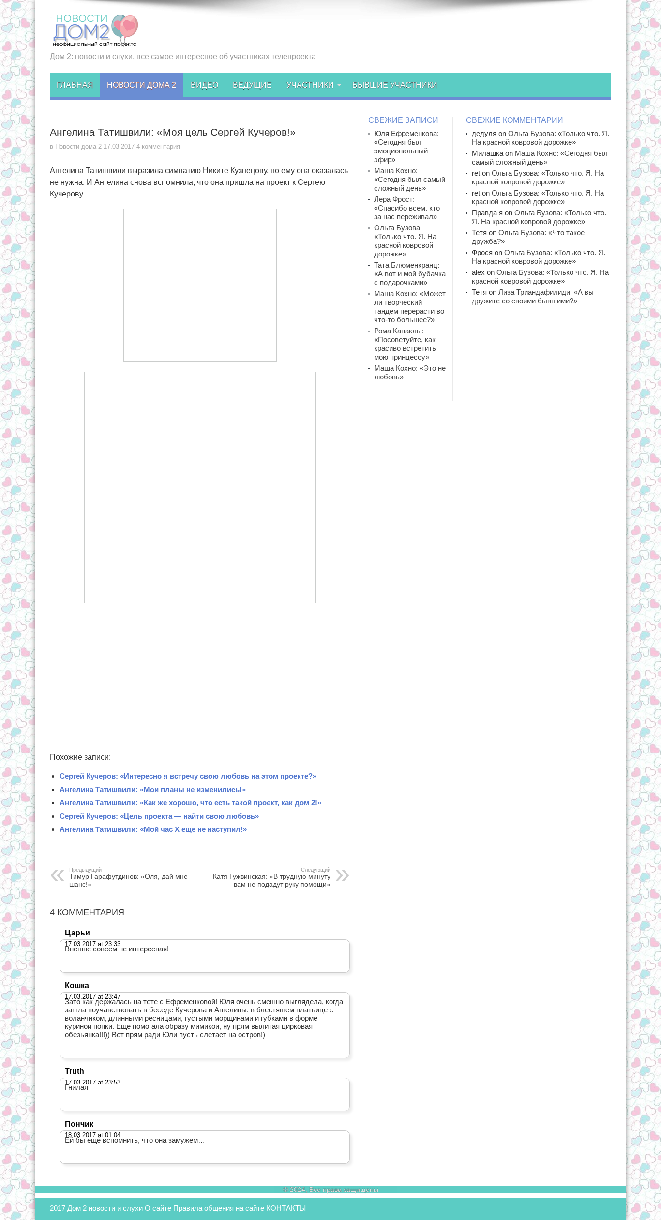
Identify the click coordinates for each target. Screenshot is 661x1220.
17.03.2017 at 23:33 (92, 944)
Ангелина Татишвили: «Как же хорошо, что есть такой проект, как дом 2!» (190, 802)
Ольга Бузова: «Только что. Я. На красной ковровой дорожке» (405, 241)
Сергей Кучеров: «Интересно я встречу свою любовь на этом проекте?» (188, 776)
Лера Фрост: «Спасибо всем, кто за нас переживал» (407, 208)
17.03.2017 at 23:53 (92, 1082)
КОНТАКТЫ (286, 1208)
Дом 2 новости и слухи (105, 1208)
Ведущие (252, 85)
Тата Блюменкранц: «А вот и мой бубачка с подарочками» (410, 273)
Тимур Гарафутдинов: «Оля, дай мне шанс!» (128, 877)
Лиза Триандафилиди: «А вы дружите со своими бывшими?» (533, 296)
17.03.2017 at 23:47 (92, 996)
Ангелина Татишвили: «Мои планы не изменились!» (153, 789)
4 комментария (158, 146)
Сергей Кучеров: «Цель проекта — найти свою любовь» (159, 816)
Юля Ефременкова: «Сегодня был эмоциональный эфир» (406, 146)
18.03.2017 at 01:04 (92, 1135)
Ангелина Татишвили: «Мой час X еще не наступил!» (153, 829)
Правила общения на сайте (218, 1208)
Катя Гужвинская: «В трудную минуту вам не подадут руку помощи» (271, 877)
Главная (75, 85)
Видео (204, 85)
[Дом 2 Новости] (94, 40)
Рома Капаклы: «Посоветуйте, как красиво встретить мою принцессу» (405, 344)
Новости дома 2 (141, 85)
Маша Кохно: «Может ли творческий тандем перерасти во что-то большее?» (410, 306)
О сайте (158, 1208)
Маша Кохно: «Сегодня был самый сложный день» (409, 179)
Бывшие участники (394, 85)
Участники (310, 85)
